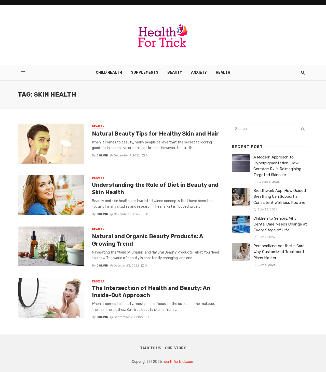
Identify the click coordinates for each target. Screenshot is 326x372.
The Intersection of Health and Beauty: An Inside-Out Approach (151, 291)
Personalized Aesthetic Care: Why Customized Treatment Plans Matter (279, 252)
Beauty (174, 72)
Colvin (102, 155)
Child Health (109, 72)
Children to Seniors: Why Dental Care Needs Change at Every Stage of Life (280, 224)
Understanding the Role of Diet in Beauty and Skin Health (155, 188)
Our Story (175, 348)
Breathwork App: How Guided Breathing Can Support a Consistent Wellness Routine (279, 196)
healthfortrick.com (178, 362)
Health (223, 72)
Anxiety (199, 72)
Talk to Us (150, 348)
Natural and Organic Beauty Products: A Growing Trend (147, 240)
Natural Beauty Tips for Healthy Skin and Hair (155, 133)
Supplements (144, 72)
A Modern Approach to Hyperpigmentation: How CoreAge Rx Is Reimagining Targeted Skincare (277, 166)
